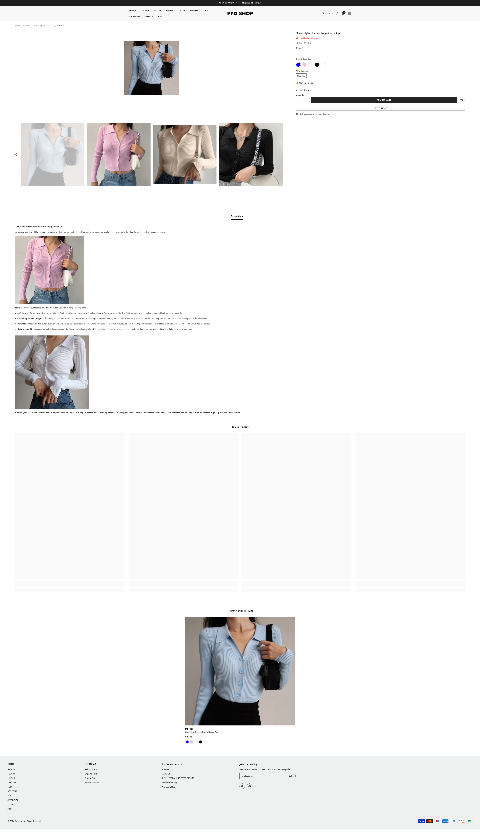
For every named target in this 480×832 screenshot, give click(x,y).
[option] (151, 68)
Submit (292, 775)
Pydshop (308, 42)
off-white (196, 742)
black (200, 742)
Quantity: (300, 95)
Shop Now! (256, 2)
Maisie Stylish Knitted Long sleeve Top (201, 732)
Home (17, 25)
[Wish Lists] (336, 13)
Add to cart (384, 100)
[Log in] (329, 13)
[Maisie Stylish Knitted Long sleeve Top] (240, 671)
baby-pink (191, 742)
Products (27, 25)
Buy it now (380, 108)
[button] (16, 154)
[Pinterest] (242, 786)
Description (237, 216)
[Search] (323, 13)
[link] (70, 585)
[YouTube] (249, 786)
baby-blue (187, 742)
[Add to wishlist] (461, 100)
